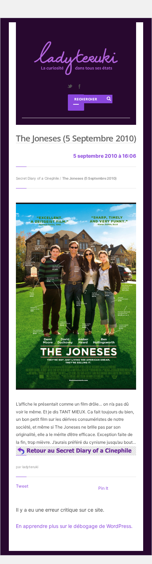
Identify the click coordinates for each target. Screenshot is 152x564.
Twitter (69, 86)
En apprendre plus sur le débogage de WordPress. (74, 526)
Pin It (103, 488)
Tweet (22, 486)
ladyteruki (30, 467)
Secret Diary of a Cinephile (37, 178)
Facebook (79, 86)
